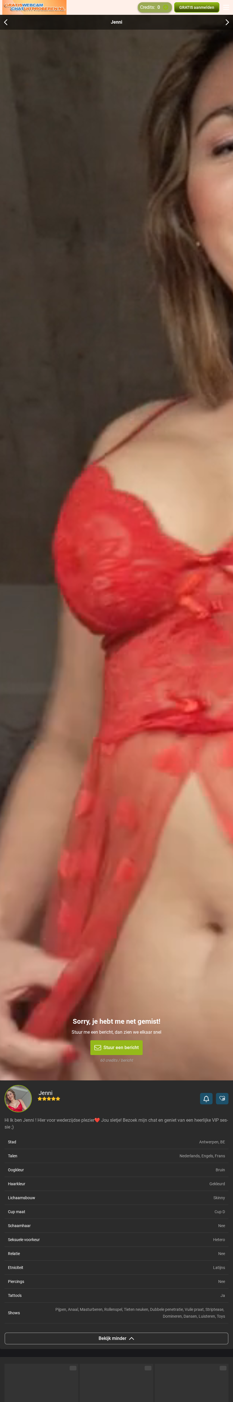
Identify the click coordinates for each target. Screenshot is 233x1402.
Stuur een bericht (121, 1047)
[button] (206, 1098)
